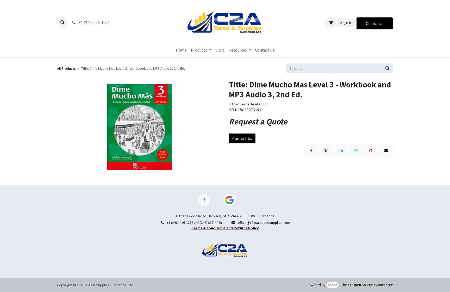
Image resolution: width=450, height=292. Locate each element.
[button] (62, 22)
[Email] (386, 150)
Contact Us (242, 138)
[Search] (387, 68)
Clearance (375, 23)
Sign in (346, 22)
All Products (66, 68)
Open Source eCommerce (372, 284)
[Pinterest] (371, 150)
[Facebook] (311, 150)
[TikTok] (232, 200)
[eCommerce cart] (330, 22)
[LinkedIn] (341, 150)
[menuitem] (181, 50)
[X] (326, 150)
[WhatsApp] (356, 150)
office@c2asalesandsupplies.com (264, 222)
